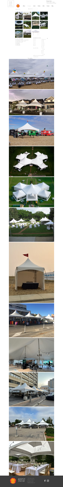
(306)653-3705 (18, 9)
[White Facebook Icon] (45, 480)
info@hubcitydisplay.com (31, 482)
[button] (19, 16)
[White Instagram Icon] (48, 480)
